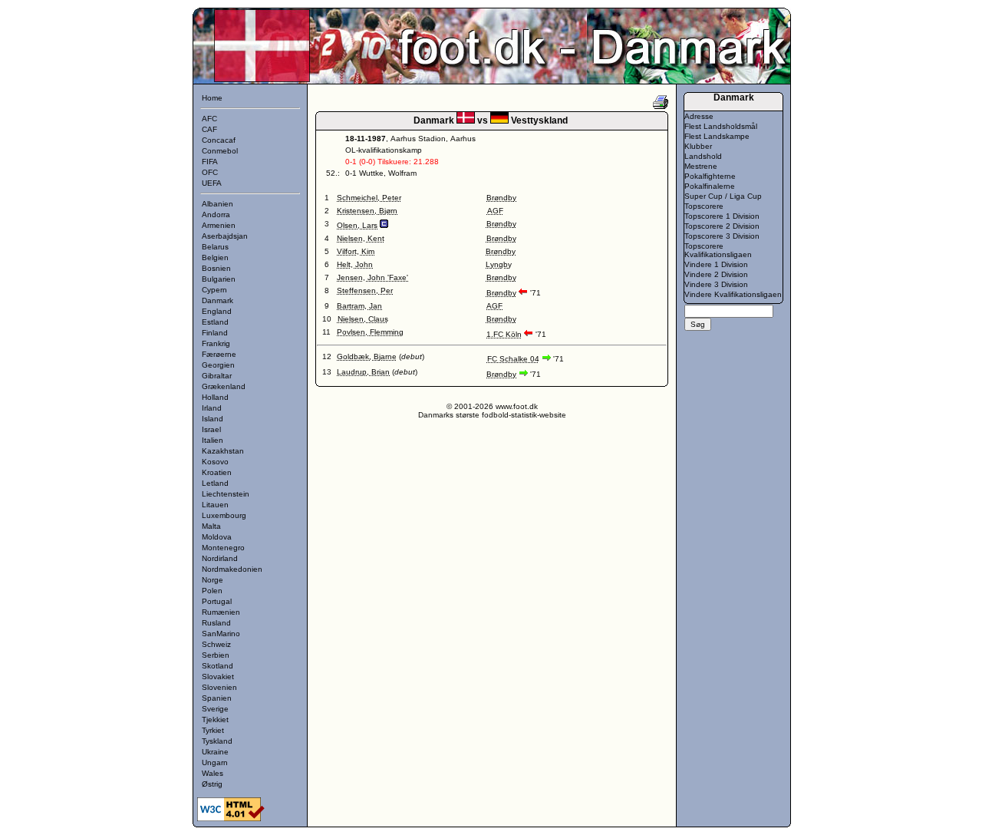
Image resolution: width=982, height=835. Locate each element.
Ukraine (215, 752)
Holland (215, 397)
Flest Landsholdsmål (720, 126)
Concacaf (219, 140)
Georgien (218, 365)
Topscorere (703, 206)
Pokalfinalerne (709, 186)
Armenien (219, 225)
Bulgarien (219, 279)
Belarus (215, 247)
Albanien (217, 204)
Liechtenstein (225, 494)
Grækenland (224, 386)
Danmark (217, 300)
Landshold (703, 156)
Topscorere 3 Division (722, 236)
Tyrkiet (213, 730)
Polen (212, 590)
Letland (215, 483)
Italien (212, 440)
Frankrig (216, 343)
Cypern (214, 289)
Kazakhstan (223, 451)
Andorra (216, 214)
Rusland (216, 623)
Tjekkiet (215, 719)
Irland (212, 408)
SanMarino (221, 633)
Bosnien (216, 268)
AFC (209, 118)
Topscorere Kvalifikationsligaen (718, 250)
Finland (215, 332)
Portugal (217, 601)
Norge (212, 580)
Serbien (215, 655)
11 (326, 332)
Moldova (217, 537)
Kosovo (215, 461)
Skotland (217, 666)
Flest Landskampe (717, 136)
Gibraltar (217, 375)
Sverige (215, 709)
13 (326, 372)
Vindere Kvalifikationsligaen (733, 294)
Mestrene (700, 166)
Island (212, 418)
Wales (212, 773)
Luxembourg (224, 515)
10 (326, 319)
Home (212, 98)
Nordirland (220, 558)
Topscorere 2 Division (722, 226)
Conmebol (220, 151)
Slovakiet (218, 676)
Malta (211, 526)
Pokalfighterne (710, 176)
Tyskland (217, 741)
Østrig (212, 784)
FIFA (210, 161)
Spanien (217, 698)
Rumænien (221, 612)
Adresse (698, 116)
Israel (211, 429)
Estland (215, 322)
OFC (210, 172)
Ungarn (215, 762)
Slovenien (219, 687)
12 (326, 356)
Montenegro (223, 547)
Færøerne (219, 354)
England (217, 311)
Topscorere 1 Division (722, 216)
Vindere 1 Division (716, 264)
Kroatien (217, 472)
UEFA (212, 183)
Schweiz (216, 644)
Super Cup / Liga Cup (723, 196)
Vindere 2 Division (716, 274)
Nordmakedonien (232, 569)
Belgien (215, 257)
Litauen (215, 504)
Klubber (698, 146)
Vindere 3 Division (716, 284)
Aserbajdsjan (225, 236)
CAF (209, 129)
